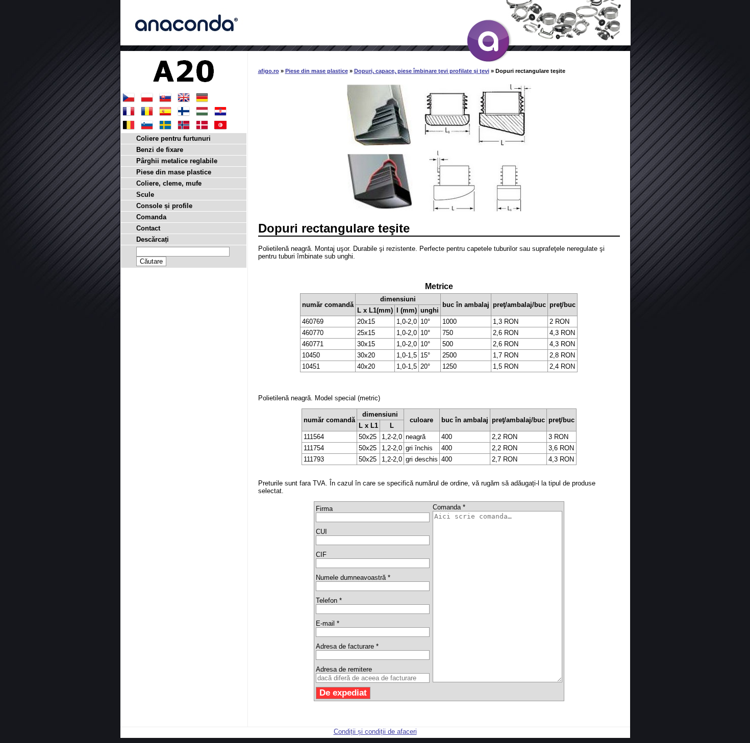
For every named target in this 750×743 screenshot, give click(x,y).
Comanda (151, 217)
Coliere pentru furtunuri (173, 138)
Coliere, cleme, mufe (169, 183)
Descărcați (152, 239)
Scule (145, 194)
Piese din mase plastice (316, 71)
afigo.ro (268, 71)
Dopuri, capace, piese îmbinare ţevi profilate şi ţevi (421, 71)
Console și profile (164, 206)
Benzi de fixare (159, 149)
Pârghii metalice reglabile (176, 161)
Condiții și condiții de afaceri (375, 731)
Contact (148, 228)
